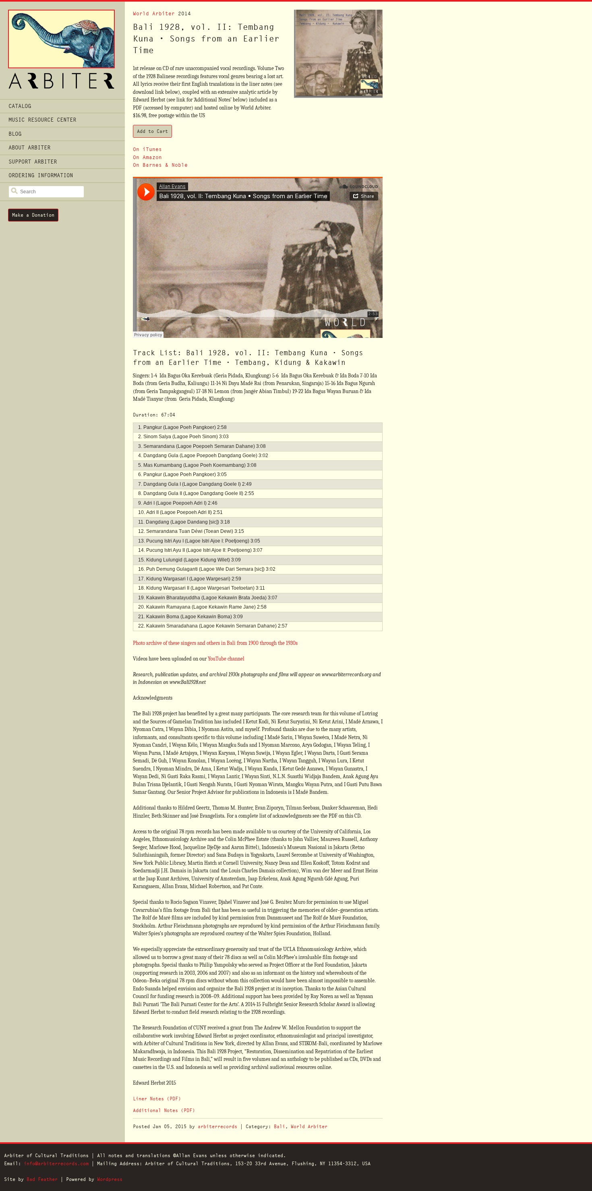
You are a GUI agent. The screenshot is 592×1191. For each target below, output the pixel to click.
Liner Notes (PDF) (157, 1099)
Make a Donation (33, 215)
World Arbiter (154, 13)
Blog (14, 133)
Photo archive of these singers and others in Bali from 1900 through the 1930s (215, 643)
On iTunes (147, 149)
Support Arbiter (32, 161)
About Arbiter (29, 147)
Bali (279, 1126)
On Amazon (147, 157)
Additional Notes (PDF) (164, 1110)
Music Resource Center (42, 119)
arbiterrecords (217, 1126)
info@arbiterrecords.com (56, 1163)
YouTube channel (226, 659)
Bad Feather (42, 1179)
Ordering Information (40, 175)
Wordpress (109, 1179)
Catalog (19, 106)
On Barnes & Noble (160, 165)
